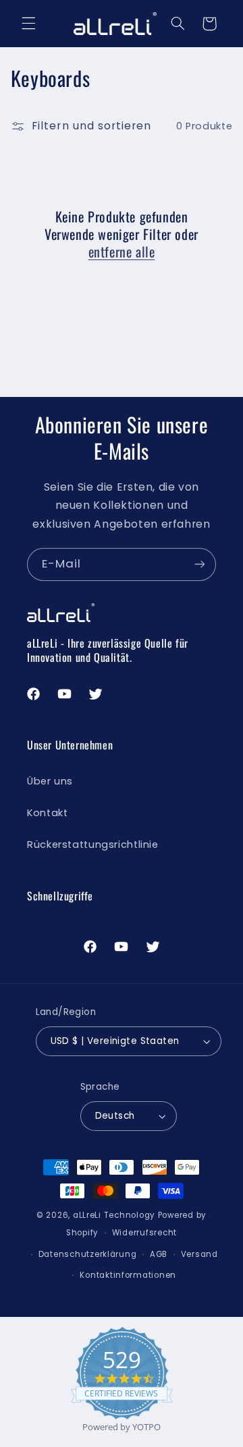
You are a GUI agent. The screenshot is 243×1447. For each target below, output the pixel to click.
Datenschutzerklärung (87, 1254)
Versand (199, 1254)
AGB (158, 1254)
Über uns (50, 781)
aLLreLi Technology (114, 1215)
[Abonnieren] (199, 564)
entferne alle (121, 251)
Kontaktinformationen (128, 1275)
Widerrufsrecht (144, 1232)
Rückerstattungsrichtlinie (93, 844)
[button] (28, 23)
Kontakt (47, 813)
